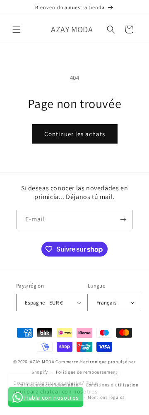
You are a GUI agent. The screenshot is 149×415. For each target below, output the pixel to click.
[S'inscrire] (123, 219)
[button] (16, 29)
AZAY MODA (42, 362)
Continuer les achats (74, 134)
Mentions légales (106, 397)
